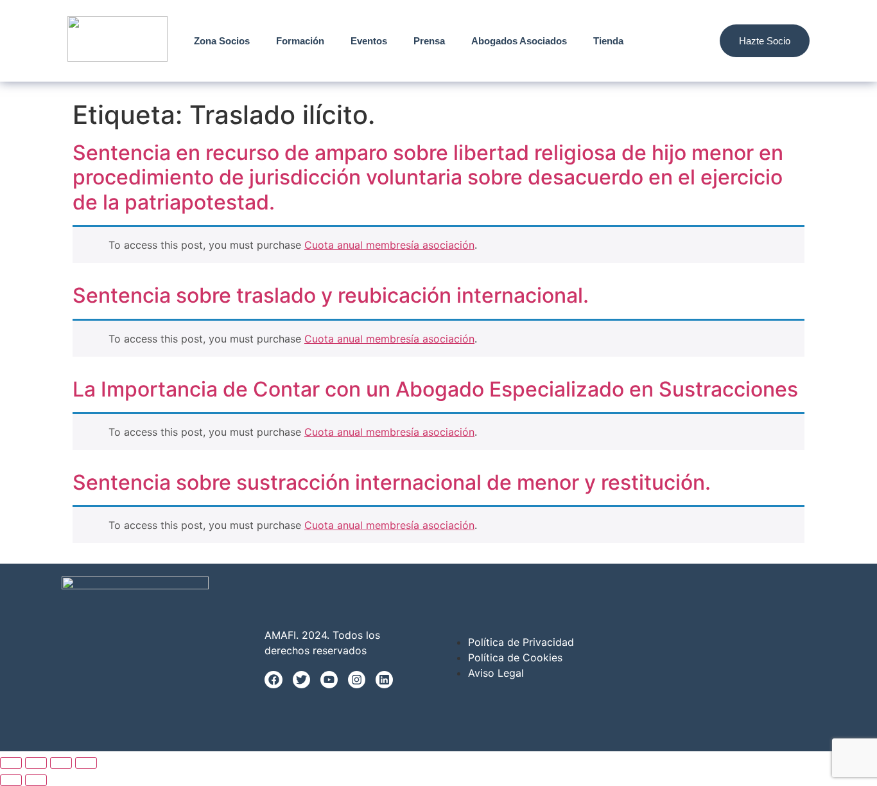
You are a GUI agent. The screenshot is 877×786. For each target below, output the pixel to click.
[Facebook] (273, 679)
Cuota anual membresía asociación (389, 244)
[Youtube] (329, 679)
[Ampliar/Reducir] (11, 763)
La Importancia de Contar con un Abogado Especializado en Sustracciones (435, 389)
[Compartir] (61, 763)
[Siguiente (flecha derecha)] (36, 780)
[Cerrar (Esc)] (86, 763)
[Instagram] (356, 679)
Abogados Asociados (519, 40)
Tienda (608, 40)
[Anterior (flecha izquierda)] (11, 780)
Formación (300, 40)
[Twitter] (301, 679)
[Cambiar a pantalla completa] (36, 763)
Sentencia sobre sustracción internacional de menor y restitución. (392, 482)
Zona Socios (222, 40)
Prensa (429, 40)
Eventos (369, 40)
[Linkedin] (384, 679)
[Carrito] (692, 41)
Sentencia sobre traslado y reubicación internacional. (331, 295)
